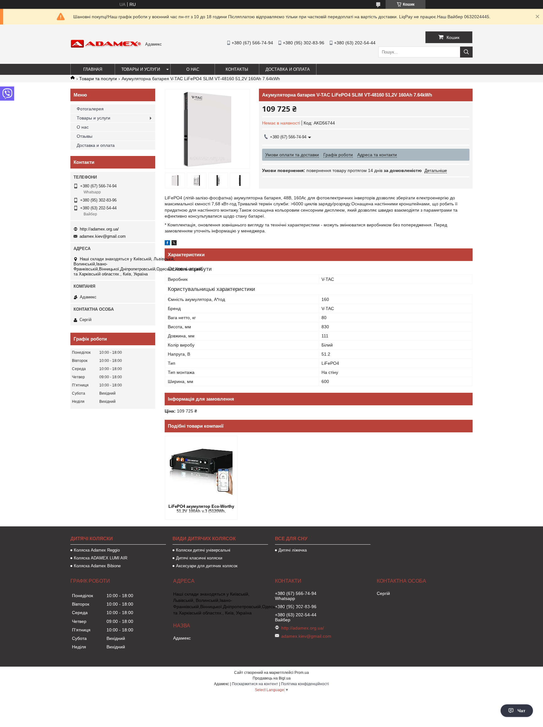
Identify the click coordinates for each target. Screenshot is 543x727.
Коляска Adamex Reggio (97, 550)
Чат (521, 710)
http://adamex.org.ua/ (99, 229)
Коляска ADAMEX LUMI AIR (100, 558)
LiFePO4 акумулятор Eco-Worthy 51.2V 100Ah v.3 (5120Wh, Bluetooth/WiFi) (201, 509)
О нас (192, 69)
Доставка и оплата (288, 69)
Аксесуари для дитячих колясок (207, 565)
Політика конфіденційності (305, 684)
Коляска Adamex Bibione (97, 565)
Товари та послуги (98, 78)
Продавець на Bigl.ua (272, 678)
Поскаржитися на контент (255, 684)
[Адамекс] (106, 46)
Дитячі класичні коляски (199, 558)
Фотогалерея (90, 108)
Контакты (237, 69)
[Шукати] (466, 52)
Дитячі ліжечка (292, 550)
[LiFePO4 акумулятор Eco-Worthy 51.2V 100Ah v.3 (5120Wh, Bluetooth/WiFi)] (201, 469)
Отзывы (84, 136)
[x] (174, 243)
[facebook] (167, 243)
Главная (92, 69)
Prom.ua (301, 672)
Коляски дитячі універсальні (203, 550)
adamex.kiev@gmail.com (103, 236)
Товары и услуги (140, 69)
